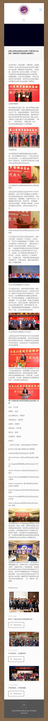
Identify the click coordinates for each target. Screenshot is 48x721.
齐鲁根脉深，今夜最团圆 (17, 688)
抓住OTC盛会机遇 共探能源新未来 (20, 619)
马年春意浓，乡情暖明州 (17, 653)
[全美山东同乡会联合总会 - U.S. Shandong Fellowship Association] (24, 9)
